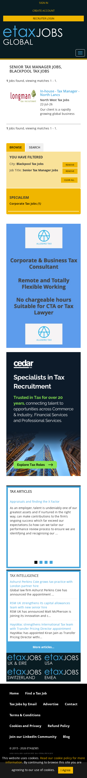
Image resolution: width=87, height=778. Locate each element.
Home (14, 693)
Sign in (43, 3)
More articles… (43, 647)
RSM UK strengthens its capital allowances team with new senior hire (40, 605)
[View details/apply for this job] (23, 95)
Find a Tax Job (36, 693)
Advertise (50, 704)
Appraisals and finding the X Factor (35, 501)
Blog (66, 736)
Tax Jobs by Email (23, 704)
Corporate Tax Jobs (25, 204)
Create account (44, 10)
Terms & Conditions (25, 715)
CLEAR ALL (69, 179)
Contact (71, 704)
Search (34, 147)
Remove (70, 164)
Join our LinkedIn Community (33, 736)
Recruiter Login (43, 18)
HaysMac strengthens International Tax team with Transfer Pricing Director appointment (41, 626)
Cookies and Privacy (25, 726)
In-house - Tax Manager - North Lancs (59, 93)
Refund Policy (59, 726)
